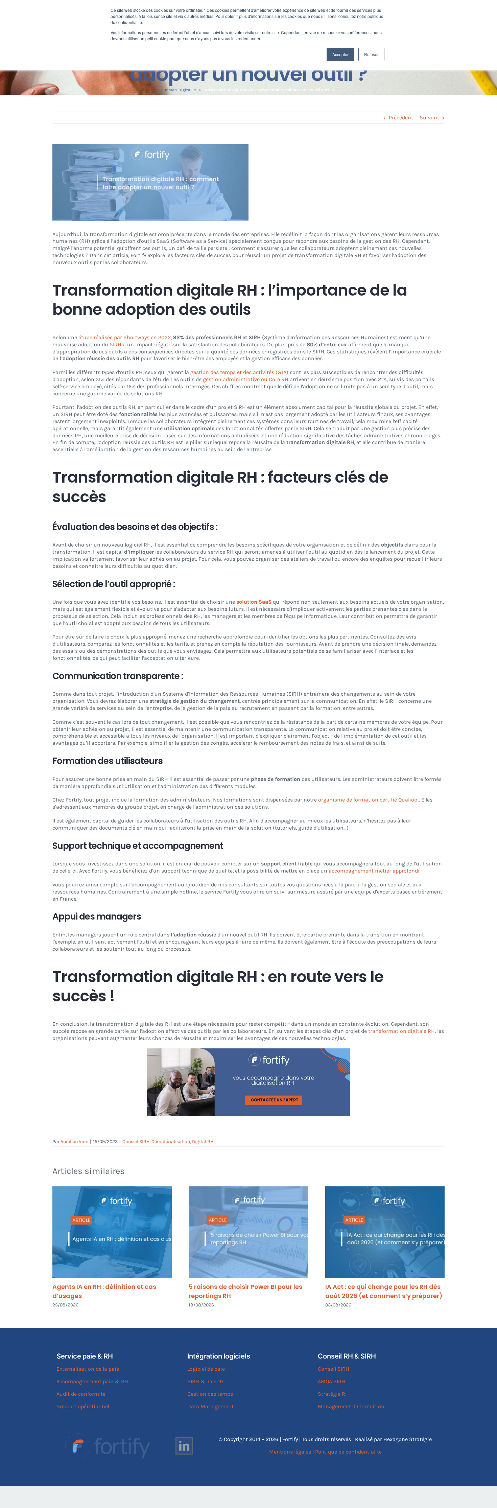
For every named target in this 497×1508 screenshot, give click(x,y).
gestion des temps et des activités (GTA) (238, 372)
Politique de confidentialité (348, 1451)
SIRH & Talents (205, 1381)
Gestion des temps (210, 1394)
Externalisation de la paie (87, 1369)
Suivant (429, 117)
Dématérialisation (170, 1141)
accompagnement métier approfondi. (375, 870)
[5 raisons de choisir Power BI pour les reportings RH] (248, 1232)
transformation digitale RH (401, 1031)
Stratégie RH (333, 1394)
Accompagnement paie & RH (92, 1381)
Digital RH (188, 90)
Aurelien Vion (74, 1141)
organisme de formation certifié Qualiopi (368, 799)
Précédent (401, 117)
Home (168, 90)
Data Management (210, 1406)
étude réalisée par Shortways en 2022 (124, 337)
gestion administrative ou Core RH (245, 379)
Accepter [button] (340, 54)
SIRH (115, 344)
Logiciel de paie (206, 1369)
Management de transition (351, 1406)
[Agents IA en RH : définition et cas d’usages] (112, 1232)
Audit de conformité (80, 1394)
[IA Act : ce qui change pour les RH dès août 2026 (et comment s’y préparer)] (385, 1232)
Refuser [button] (371, 54)
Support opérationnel (82, 1406)
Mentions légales (290, 1451)
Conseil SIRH (135, 1141)
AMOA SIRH (331, 1381)
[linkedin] (184, 1446)
